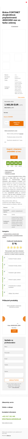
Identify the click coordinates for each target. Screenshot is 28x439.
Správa (6, 371)
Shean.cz (9, 435)
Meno (5, 346)
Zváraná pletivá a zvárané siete (11, 234)
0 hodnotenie (15, 26)
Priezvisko (7, 352)
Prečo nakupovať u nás (10, 130)
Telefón (6, 364)
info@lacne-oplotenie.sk (11, 419)
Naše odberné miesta (7, 422)
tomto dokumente (15, 387)
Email (5, 358)
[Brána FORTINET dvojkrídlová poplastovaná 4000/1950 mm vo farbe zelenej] (14, 41)
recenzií (21, 133)
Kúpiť (14, 331)
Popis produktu (21, 97)
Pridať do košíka (17, 123)
